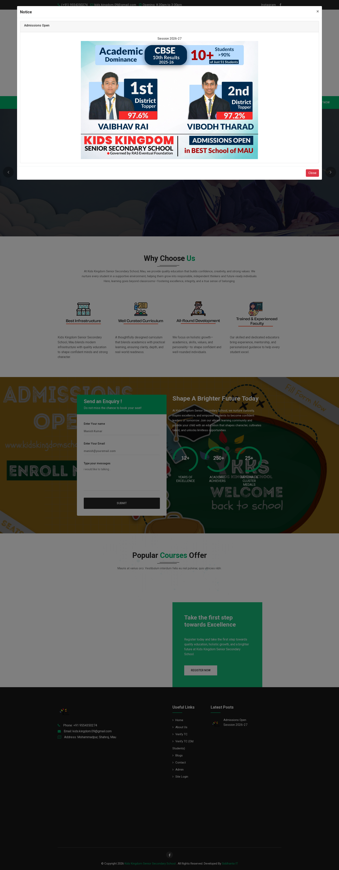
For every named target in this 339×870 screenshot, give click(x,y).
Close (312, 173)
